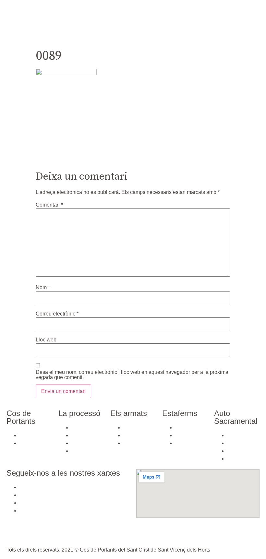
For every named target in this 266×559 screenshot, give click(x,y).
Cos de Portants (149, 21)
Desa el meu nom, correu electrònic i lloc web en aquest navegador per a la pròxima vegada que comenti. (132, 375)
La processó (195, 21)
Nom (43, 287)
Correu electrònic (57, 313)
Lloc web (46, 339)
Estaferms (88, 36)
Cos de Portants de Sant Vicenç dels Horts (69, 21)
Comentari (49, 205)
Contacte (178, 37)
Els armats (234, 21)
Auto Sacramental (133, 36)
